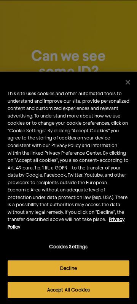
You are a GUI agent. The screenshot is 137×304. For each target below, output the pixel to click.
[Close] (127, 82)
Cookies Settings (68, 246)
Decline (68, 268)
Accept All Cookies (68, 289)
